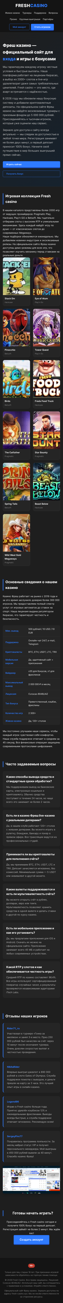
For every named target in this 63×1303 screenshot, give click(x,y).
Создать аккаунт (31, 1239)
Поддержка (40, 13)
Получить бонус (14, 173)
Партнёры (48, 19)
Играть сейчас (14, 164)
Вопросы (53, 13)
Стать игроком (42, 27)
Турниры (27, 13)
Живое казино (12, 13)
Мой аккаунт (19, 27)
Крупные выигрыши (29, 19)
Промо (13, 19)
